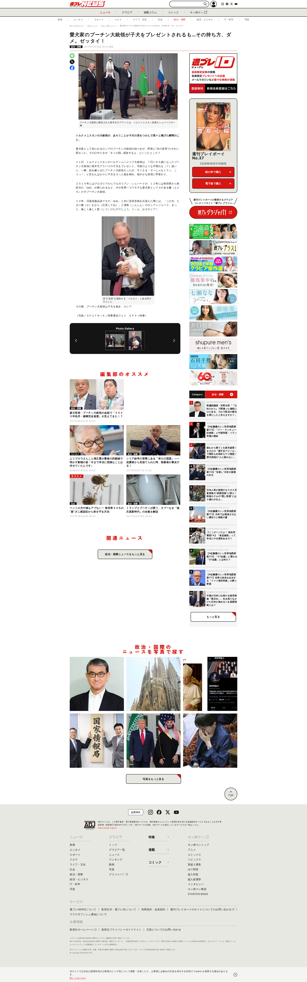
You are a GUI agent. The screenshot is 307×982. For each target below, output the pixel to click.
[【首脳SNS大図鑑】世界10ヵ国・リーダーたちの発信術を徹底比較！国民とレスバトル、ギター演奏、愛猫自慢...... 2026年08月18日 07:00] (210, 684)
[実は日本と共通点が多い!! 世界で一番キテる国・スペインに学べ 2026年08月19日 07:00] (153, 684)
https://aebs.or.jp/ (107, 828)
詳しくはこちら (78, 978)
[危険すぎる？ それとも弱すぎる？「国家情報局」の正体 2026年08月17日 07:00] (97, 740)
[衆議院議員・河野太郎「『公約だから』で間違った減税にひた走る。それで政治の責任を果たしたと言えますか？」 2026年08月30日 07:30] (97, 684)
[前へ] (76, 340)
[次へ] (174, 340)
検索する (205, 4)
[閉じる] (235, 975)
